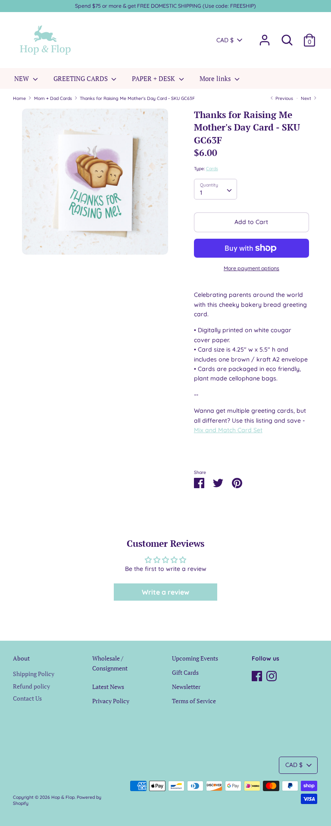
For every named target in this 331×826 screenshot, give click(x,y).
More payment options (251, 268)
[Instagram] (271, 675)
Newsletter (186, 687)
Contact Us (27, 698)
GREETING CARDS (81, 78)
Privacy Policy (110, 701)
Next (306, 98)
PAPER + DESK (154, 78)
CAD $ (225, 40)
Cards (212, 168)
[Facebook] (257, 675)
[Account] (264, 36)
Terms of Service (194, 701)
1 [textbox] (201, 192)
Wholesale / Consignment (110, 663)
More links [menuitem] (216, 78)
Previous (283, 98)
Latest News (108, 687)
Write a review (165, 592)
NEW (22, 78)
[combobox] (215, 189)
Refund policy (31, 686)
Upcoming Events (195, 658)
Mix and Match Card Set (228, 430)
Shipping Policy (33, 674)
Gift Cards (185, 672)
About (21, 658)
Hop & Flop (63, 797)
